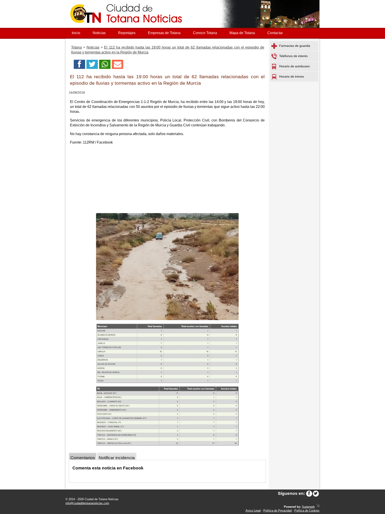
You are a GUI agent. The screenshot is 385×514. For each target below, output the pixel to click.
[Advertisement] (167, 179)
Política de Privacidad (277, 510)
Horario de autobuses (294, 66)
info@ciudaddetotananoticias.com (87, 503)
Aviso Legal (253, 510)
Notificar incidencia (117, 457)
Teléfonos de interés (293, 56)
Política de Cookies (306, 510)
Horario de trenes (291, 76)
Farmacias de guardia (294, 45)
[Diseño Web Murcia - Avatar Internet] (317, 506)
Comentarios (82, 457)
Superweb (308, 506)
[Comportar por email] (117, 66)
